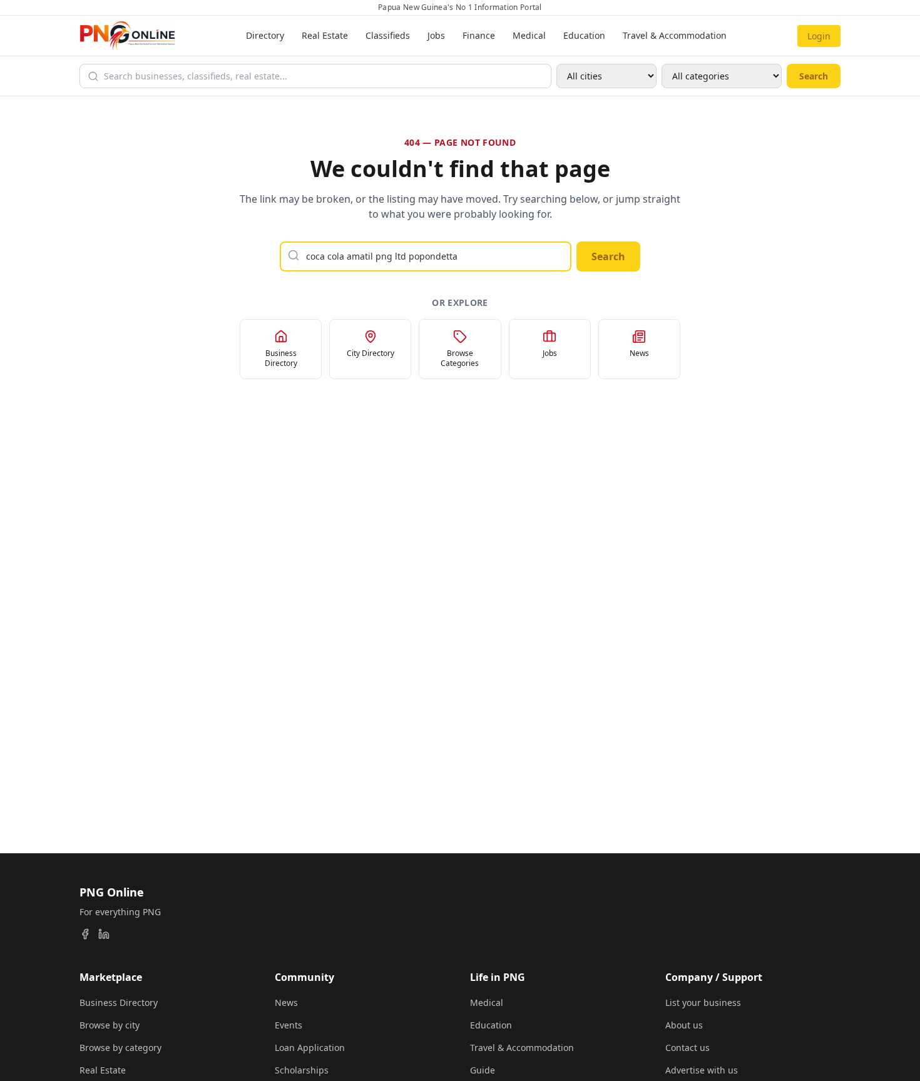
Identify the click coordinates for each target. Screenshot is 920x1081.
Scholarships (302, 1070)
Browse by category (120, 1047)
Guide (482, 1070)
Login (819, 36)
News (286, 1002)
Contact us (687, 1047)
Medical (529, 35)
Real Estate (325, 35)
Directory (265, 35)
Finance (479, 35)
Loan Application (310, 1047)
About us (684, 1025)
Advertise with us (701, 1070)
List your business (703, 1002)
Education (584, 35)
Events (288, 1025)
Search (813, 76)
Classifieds (387, 35)
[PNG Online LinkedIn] (104, 934)
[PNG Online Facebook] (85, 934)
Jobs (436, 35)
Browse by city (109, 1025)
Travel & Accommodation (675, 35)
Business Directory (118, 1002)
